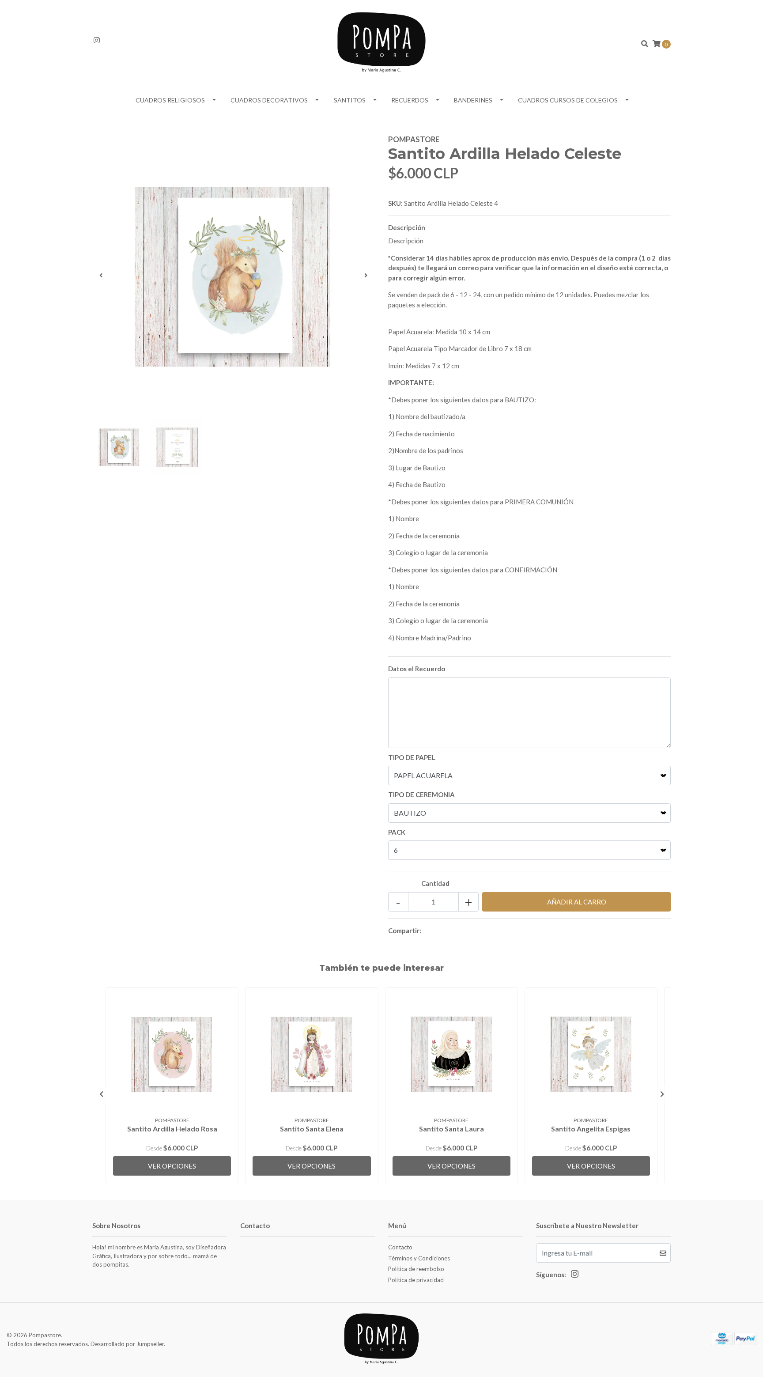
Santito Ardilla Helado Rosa (172, 1128)
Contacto (400, 1247)
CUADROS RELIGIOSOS (170, 100)
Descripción (406, 227)
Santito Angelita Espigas (591, 1128)
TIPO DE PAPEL (411, 757)
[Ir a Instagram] (96, 40)
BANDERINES (473, 100)
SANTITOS (350, 100)
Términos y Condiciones (419, 1258)
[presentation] (101, 275)
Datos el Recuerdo (416, 669)
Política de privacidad (416, 1279)
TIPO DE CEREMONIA (421, 794)
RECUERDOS (409, 100)
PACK (396, 832)
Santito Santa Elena (312, 1128)
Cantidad (435, 883)
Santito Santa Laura (451, 1128)
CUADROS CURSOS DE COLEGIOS (568, 100)
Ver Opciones (172, 1166)
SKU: (395, 203)
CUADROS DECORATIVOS (269, 100)
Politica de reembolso (416, 1268)
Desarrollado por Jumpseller (127, 1343)
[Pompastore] (381, 43)
